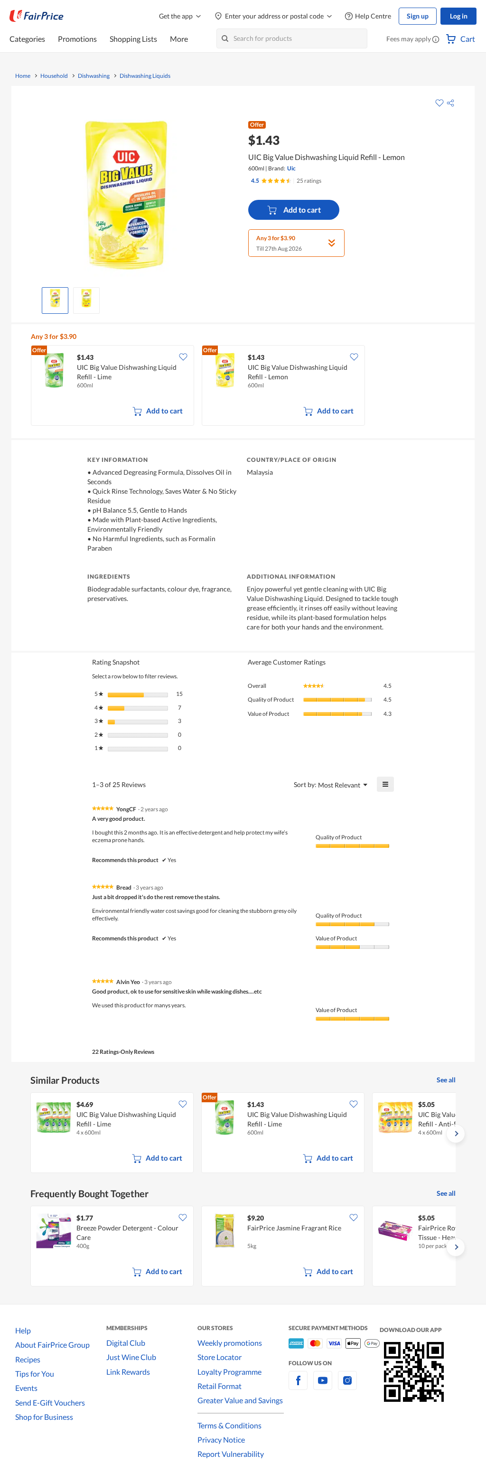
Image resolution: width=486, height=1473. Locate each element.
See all (446, 1080)
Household (54, 76)
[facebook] (298, 1385)
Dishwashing (94, 76)
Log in (458, 16)
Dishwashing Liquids (145, 76)
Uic (291, 168)
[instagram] (347, 1385)
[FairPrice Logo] (36, 16)
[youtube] (322, 1385)
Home (22, 76)
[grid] (245, 386)
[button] (435, 40)
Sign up (418, 16)
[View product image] (55, 298)
